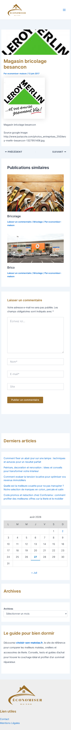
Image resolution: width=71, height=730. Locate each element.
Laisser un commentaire (19, 222)
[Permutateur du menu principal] (64, 9)
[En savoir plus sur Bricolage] (35, 192)
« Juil (34, 572)
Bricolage (14, 216)
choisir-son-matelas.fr (29, 642)
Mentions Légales (10, 723)
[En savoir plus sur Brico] (35, 247)
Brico (11, 267)
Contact (4, 719)
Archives (8, 608)
